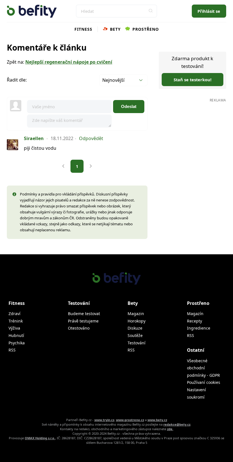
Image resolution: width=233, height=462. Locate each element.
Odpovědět (91, 138)
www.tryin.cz (104, 420)
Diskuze (135, 328)
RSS (12, 350)
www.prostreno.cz (130, 420)
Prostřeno (145, 29)
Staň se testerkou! (192, 79)
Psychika (17, 343)
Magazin (136, 313)
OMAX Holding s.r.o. (40, 438)
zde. (170, 429)
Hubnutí (16, 335)
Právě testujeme (83, 321)
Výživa (14, 328)
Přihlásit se (208, 11)
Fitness (83, 29)
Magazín (195, 313)
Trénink (16, 321)
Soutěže (135, 335)
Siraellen (34, 138)
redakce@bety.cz (176, 424)
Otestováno (79, 328)
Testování (136, 343)
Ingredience (198, 328)
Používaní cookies (203, 382)
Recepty (194, 321)
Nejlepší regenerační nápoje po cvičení (68, 62)
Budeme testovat (84, 313)
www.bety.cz (157, 420)
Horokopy (136, 321)
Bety (115, 29)
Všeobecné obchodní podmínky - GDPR (203, 368)
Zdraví (14, 313)
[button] (150, 11)
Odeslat (128, 106)
